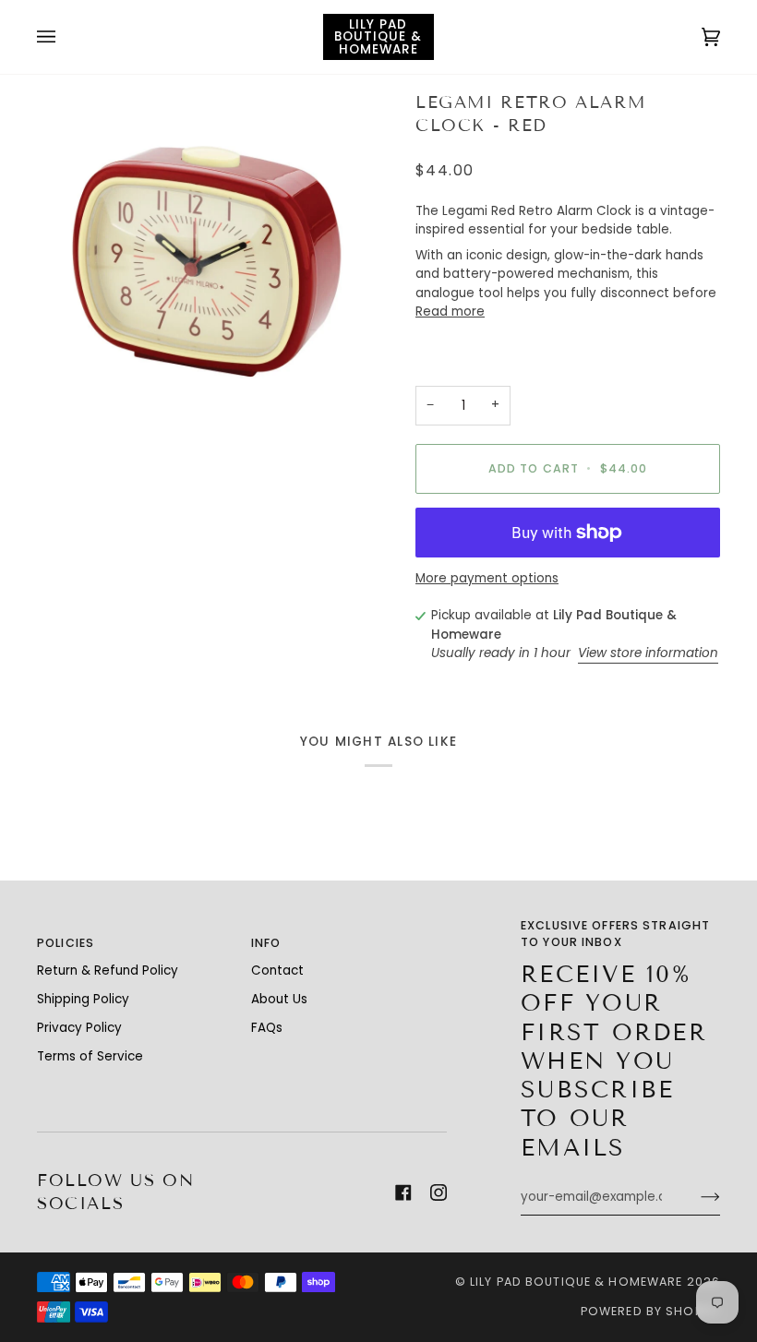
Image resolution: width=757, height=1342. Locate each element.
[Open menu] (64, 37)
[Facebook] (403, 1192)
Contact (277, 970)
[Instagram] (438, 1192)
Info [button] (266, 943)
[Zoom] (207, 262)
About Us (279, 999)
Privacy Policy (79, 1027)
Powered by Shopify (650, 1311)
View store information (648, 653)
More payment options (487, 578)
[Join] (695, 1197)
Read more (450, 311)
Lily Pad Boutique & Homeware (576, 1281)
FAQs (266, 1027)
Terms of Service (90, 1056)
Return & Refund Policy (107, 970)
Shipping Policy (83, 999)
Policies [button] (65, 943)
